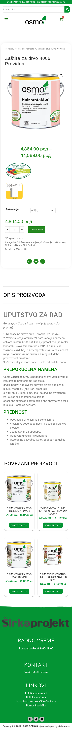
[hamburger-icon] (6, 20)
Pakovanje (12, 209)
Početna (9, 48)
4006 (17, 249)
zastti (23, 249)
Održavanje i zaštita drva (52, 242)
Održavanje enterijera (28, 242)
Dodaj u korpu (37, 229)
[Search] (67, 9)
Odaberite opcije (19, 525)
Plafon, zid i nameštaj (24, 48)
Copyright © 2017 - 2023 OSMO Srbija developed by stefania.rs (36, 726)
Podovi (31, 245)
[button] (61, 76)
